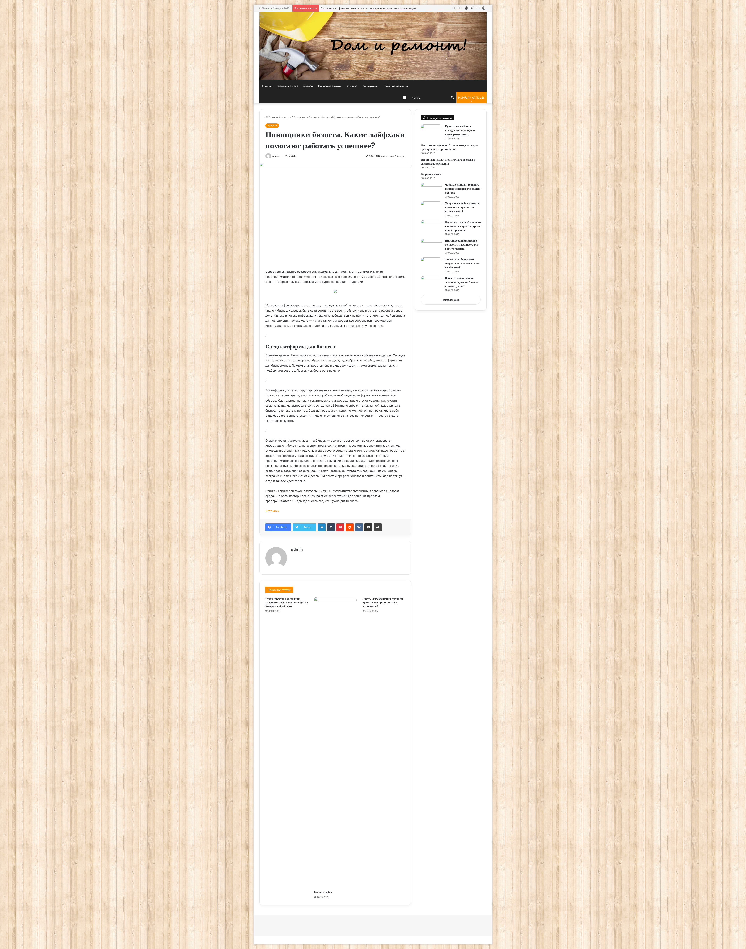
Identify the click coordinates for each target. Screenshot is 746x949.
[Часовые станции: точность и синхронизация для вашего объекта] (431, 190)
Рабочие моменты (396, 85)
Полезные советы (329, 85)
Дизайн (308, 85)
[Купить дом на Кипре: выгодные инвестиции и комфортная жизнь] (431, 131)
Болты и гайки (323, 892)
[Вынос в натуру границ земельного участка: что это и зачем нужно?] (431, 283)
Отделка (352, 85)
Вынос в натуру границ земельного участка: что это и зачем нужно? (462, 282)
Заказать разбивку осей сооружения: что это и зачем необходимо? (462, 263)
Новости (286, 117)
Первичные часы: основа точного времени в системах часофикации (364, 8)
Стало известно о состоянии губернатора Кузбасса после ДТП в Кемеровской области (286, 602)
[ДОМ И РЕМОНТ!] (373, 46)
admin (275, 156)
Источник (272, 511)
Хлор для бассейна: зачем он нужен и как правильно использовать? (462, 207)
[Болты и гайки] (335, 743)
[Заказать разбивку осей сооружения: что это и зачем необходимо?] (431, 264)
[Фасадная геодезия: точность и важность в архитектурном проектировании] (431, 227)
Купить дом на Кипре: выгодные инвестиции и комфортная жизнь (460, 130)
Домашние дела (288, 85)
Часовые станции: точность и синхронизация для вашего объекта (463, 189)
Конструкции (371, 85)
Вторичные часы (431, 174)
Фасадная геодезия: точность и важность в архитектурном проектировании (463, 226)
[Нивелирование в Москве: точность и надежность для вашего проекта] (431, 246)
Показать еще (451, 299)
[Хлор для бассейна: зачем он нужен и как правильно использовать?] (431, 208)
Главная (267, 85)
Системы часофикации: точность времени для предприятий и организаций (383, 602)
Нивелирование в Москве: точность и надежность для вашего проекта (461, 245)
